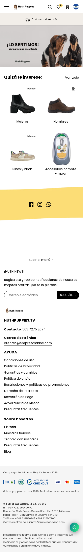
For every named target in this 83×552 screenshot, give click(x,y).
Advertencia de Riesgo (21, 403)
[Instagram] (39, 204)
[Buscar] (49, 6)
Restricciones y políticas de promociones (36, 384)
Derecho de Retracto (21, 390)
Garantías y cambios (20, 372)
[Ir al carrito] (67, 6)
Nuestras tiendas (17, 433)
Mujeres (22, 121)
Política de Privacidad (38, 538)
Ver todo (72, 77)
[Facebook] (31, 204)
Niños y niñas (22, 169)
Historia (10, 427)
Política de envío (17, 378)
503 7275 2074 (34, 329)
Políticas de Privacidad (22, 366)
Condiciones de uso (19, 360)
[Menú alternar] (6, 6)
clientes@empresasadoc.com (28, 343)
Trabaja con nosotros (21, 439)
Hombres (60, 121)
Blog (7, 451)
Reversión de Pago (18, 397)
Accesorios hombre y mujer (60, 171)
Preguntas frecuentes (21, 409)
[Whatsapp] (48, 204)
